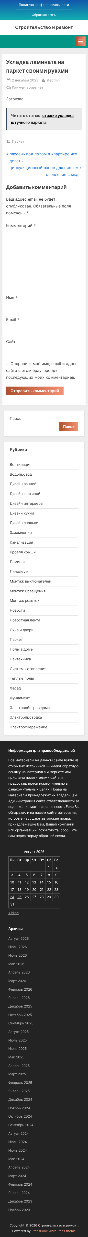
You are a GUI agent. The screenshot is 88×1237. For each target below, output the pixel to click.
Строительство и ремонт (44, 27)
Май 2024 (16, 1159)
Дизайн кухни (22, 513)
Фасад (15, 688)
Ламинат (17, 561)
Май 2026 (16, 964)
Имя (11, 297)
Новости (17, 610)
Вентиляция (20, 464)
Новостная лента (25, 620)
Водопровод (21, 474)
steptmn (53, 80)
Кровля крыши (23, 552)
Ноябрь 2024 (19, 1108)
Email (12, 319)
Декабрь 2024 (20, 1099)
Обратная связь (44, 15)
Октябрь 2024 (20, 1116)
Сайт (11, 341)
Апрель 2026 (19, 972)
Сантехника (20, 659)
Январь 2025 (19, 1091)
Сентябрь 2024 (20, 1125)
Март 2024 (17, 1176)
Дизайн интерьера (26, 503)
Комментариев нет (27, 88)
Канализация (21, 542)
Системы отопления (28, 668)
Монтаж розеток (24, 600)
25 (19, 897)
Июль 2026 (17, 947)
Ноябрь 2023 (19, 1210)
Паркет (18, 141)
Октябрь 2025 (20, 1015)
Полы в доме (21, 649)
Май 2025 (16, 1057)
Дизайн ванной (23, 483)
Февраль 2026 (20, 989)
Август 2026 (18, 938)
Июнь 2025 (17, 1049)
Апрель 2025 (19, 1066)
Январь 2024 (19, 1193)
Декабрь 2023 (20, 1201)
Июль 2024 (17, 1142)
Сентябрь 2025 (20, 1023)
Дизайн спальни (24, 522)
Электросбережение (28, 727)
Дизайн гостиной (25, 493)
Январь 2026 (19, 998)
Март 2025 (17, 1074)
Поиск (15, 418)
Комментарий (21, 225)
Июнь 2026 (17, 955)
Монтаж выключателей (30, 581)
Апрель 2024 (19, 1167)
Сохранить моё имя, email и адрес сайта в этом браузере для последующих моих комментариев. (41, 370)
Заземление (21, 532)
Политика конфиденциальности (44, 5)
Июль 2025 (17, 1040)
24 (12, 897)
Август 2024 (18, 1133)
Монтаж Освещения (27, 591)
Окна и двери (21, 630)
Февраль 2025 (20, 1083)
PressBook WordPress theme (54, 1231)
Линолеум (19, 571)
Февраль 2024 (20, 1184)
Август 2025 (18, 1032)
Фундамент (20, 698)
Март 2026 (17, 981)
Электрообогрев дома (30, 707)
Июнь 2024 (17, 1150)
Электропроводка (26, 717)
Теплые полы (22, 678)
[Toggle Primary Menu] (80, 41)
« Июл (13, 913)
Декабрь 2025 (20, 1006)
